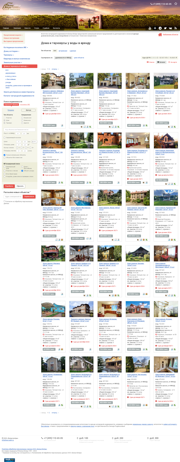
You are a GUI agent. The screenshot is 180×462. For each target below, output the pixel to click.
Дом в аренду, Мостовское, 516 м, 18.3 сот (81, 208)
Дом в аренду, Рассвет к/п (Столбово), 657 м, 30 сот (165, 92)
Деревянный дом (10, 167)
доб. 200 (118, 438)
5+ (33, 147)
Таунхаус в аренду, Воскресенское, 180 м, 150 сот (53, 152)
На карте (173, 62)
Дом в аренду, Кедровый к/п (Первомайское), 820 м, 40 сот (109, 376)
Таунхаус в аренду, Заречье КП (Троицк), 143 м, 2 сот (81, 320)
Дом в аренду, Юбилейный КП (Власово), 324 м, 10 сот (165, 375)
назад (43, 69)
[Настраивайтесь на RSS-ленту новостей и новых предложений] (176, 28)
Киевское (27, 120)
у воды (8, 82)
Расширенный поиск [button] (12, 164)
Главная (6, 28)
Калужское (27, 118)
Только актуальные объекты (16, 155)
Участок (9, 118)
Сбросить (20, 186)
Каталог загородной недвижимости (19, 96)
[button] (11, 104)
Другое (26, 123)
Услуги (36, 28)
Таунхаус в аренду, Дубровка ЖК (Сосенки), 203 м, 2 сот (53, 92)
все (7, 70)
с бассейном (11, 79)
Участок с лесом (12, 171)
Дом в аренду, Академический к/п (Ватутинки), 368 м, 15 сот (164, 265)
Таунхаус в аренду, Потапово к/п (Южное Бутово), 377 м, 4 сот (109, 152)
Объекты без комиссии (14, 157)
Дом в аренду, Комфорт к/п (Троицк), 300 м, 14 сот (109, 264)
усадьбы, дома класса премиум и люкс (19, 87)
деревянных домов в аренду (143, 424)
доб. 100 (83, 438)
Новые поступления (11, 38)
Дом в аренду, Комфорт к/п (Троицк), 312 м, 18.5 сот (81, 264)
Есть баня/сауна (11, 174)
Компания (17, 28)
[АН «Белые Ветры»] (11, 6)
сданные (73, 51)
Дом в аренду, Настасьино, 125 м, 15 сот (137, 375)
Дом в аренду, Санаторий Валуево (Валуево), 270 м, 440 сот (80, 93)
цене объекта (79, 58)
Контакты (56, 28)
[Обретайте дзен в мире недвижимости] (155, 28)
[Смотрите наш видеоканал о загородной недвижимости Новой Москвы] (150, 28)
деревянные (10, 73)
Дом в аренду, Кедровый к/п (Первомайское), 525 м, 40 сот (81, 376)
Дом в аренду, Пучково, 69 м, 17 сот (51, 320)
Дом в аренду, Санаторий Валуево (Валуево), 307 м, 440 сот (108, 93)
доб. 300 (154, 438)
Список (151, 62)
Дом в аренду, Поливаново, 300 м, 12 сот (52, 375)
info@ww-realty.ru (8, 440)
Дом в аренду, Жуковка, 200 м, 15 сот (51, 264)
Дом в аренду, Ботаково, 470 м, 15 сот (108, 320)
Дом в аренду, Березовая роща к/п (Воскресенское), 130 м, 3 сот (165, 152)
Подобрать (9, 186)
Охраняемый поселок (13, 137)
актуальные (63, 51)
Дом (7, 120)
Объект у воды (29, 171)
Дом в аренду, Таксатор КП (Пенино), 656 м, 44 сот (137, 208)
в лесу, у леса (11, 76)
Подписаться (29, 196)
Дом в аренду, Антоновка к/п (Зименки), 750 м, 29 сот (137, 92)
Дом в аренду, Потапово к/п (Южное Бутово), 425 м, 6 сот (137, 152)
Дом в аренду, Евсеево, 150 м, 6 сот (135, 264)
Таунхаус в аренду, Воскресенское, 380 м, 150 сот (81, 152)
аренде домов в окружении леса (82, 426)
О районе (46, 28)
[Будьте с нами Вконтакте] (170, 28)
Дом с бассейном (28, 167)
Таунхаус (9, 123)
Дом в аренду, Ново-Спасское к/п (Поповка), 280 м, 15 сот (136, 321)
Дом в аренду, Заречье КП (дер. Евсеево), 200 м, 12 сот (53, 208)
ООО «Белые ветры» (11, 438)
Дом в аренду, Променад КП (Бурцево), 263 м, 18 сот (165, 208)
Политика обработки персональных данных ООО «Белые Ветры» (24, 449)
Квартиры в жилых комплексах (17, 59)
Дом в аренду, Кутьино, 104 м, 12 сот (163, 320)
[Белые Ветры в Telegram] (160, 28)
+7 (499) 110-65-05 (53, 438)
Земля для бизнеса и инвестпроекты (19, 92)
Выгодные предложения (13, 41)
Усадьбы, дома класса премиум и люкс (19, 176)
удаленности (63, 58)
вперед (54, 69)
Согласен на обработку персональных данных (18, 202)
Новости (27, 28)
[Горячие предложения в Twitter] (165, 28)
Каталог (162, 62)
